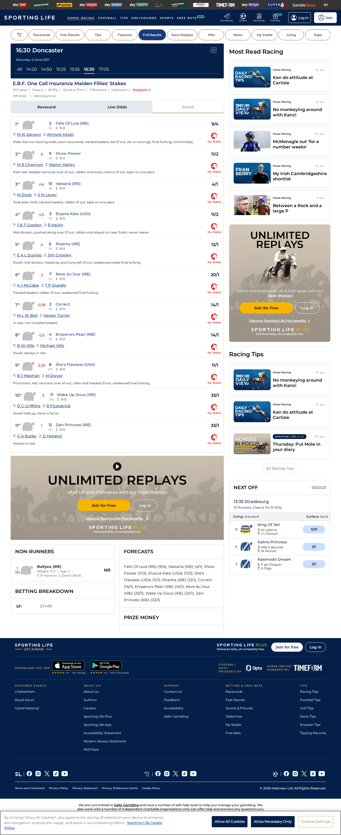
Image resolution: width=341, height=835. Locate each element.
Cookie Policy (151, 788)
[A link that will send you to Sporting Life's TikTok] (55, 774)
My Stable (233, 725)
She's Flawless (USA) (75, 364)
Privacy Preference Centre (120, 788)
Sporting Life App (97, 725)
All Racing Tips (280, 468)
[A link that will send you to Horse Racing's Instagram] (167, 774)
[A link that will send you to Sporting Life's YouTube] (64, 774)
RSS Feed (91, 749)
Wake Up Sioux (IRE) (76, 394)
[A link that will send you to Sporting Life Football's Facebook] (286, 774)
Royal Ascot (24, 700)
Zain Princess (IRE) (73, 424)
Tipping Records (313, 733)
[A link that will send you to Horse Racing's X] (175, 774)
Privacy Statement (85, 788)
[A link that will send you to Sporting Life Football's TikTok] (312, 774)
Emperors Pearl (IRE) (75, 334)
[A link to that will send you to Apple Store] (69, 668)
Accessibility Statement (102, 733)
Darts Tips (308, 716)
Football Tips (310, 700)
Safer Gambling (176, 716)
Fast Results (235, 700)
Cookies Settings (315, 821)
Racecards (234, 692)
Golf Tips (307, 708)
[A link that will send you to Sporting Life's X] (47, 774)
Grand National (27, 708)
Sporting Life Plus (98, 716)
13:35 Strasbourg (251, 501)
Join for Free (104, 505)
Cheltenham (25, 692)
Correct (63, 304)
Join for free (287, 647)
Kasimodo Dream (274, 559)
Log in (145, 505)
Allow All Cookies (230, 821)
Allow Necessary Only (273, 821)
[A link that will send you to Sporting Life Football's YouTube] (321, 774)
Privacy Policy (58, 788)
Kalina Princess (272, 542)
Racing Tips (309, 692)
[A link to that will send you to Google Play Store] (109, 668)
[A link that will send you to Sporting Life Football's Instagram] (295, 774)
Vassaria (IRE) (68, 183)
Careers (90, 708)
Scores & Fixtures (239, 708)
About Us (91, 692)
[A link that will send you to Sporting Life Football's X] (304, 774)
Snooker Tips (310, 725)
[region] (170, 823)
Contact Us (173, 692)
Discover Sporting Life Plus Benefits (114, 518)
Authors (90, 700)
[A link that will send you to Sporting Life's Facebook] (29, 774)
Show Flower (68, 153)
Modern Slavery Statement (105, 741)
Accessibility (174, 708)
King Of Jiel (269, 524)
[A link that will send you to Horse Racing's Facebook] (158, 774)
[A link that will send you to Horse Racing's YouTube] (193, 774)
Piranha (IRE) (68, 244)
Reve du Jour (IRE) (73, 274)
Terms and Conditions (30, 788)
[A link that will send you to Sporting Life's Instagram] (38, 774)
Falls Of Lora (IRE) (72, 123)
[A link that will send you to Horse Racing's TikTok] (184, 774)
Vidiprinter (234, 716)
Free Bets (233, 733)
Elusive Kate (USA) (73, 213)
